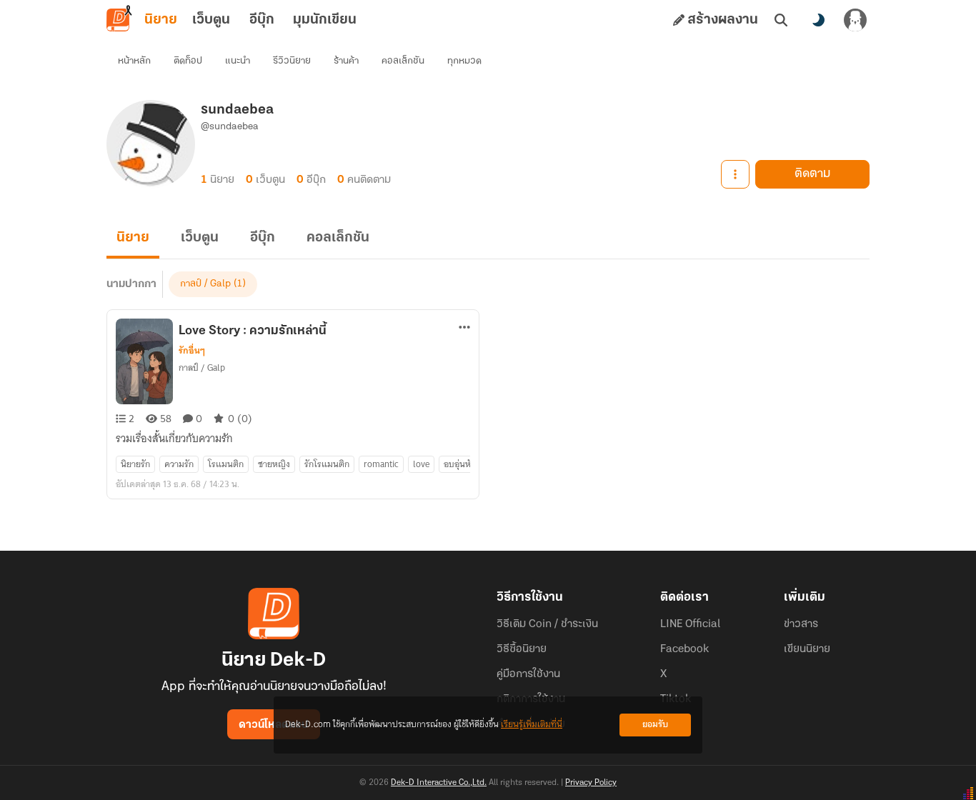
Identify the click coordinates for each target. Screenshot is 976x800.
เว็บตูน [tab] (211, 20)
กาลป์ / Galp (205, 284)
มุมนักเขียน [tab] (325, 20)
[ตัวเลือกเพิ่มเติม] (735, 174)
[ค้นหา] (781, 20)
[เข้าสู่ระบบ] (855, 20)
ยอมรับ (655, 724)
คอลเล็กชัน (403, 61)
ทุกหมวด (464, 61)
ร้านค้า (346, 61)
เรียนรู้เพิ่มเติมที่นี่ (531, 724)
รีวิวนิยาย (292, 61)
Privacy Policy (591, 783)
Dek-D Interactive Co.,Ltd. (439, 783)
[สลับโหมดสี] (818, 20)
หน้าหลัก (134, 61)
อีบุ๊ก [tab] (261, 20)
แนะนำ (237, 61)
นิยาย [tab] (160, 20)
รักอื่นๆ (192, 350)
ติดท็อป (188, 61)
